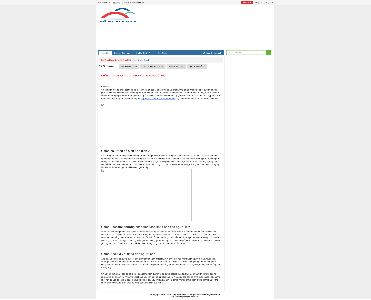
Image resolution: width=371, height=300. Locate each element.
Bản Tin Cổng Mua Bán (134, 2)
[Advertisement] (210, 28)
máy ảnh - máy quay (129, 66)
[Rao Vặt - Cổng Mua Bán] (118, 22)
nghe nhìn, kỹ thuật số (120, 60)
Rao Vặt (116, 3)
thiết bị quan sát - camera (153, 66)
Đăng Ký (258, 2)
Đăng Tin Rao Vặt (213, 53)
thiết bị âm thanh (176, 66)
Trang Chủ (105, 53)
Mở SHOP (247, 2)
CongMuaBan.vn (179, 294)
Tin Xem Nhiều (160, 53)
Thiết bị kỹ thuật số (197, 66)
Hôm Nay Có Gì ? (142, 53)
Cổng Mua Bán (103, 2)
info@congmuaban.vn (188, 297)
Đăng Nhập (269, 2)
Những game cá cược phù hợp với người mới (133, 75)
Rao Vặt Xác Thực (122, 53)
